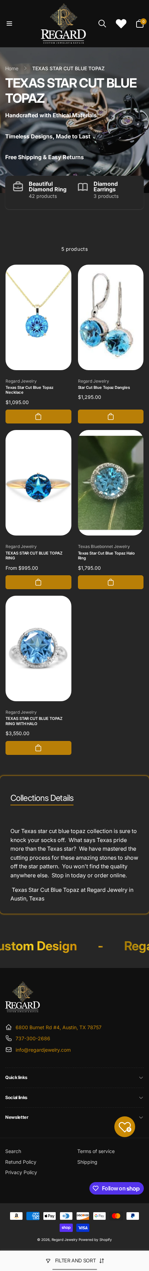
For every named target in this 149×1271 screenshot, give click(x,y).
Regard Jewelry (65, 1239)
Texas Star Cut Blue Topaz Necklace (29, 390)
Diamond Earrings (106, 186)
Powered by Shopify (95, 1239)
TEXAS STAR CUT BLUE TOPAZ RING (34, 556)
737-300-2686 (33, 1038)
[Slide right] (137, 192)
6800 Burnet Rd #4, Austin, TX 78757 (59, 1027)
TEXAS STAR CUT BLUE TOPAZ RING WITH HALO (34, 721)
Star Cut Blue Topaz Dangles (104, 387)
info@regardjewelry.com (43, 1050)
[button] (9, 23)
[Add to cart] (38, 416)
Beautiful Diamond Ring (48, 186)
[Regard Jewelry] (22, 1010)
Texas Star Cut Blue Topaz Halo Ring (106, 556)
